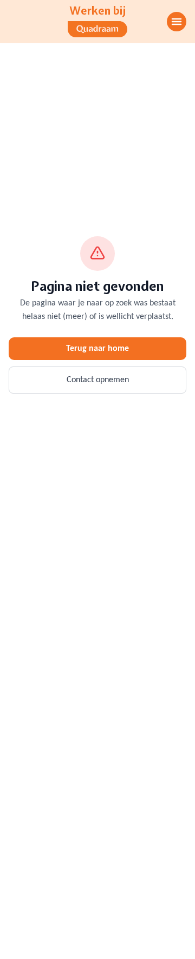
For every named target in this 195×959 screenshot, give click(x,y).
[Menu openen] (176, 21)
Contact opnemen (98, 380)
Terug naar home (97, 348)
